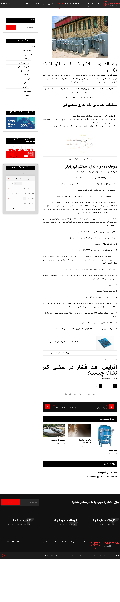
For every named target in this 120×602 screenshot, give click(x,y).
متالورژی (28, 79)
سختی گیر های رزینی (109, 75)
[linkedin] (3, 541)
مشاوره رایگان (10, 502)
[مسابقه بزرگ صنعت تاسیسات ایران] (20, 123)
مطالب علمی (28, 55)
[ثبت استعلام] (16, 4)
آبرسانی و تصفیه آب (92, 386)
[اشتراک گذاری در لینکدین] (89, 394)
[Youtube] (18, 541)
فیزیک (27, 99)
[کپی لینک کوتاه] (66, 394)
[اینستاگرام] (9, 3)
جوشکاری (26, 83)
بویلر (81, 78)
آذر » (12, 208)
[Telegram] (13, 541)
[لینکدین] (1, 3)
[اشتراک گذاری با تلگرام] (80, 394)
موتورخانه (26, 74)
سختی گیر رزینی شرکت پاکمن (86, 89)
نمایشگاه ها (27, 50)
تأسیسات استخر (23, 66)
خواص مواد (25, 86)
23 (24, 198)
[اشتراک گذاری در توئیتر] (94, 394)
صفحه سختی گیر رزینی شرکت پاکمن (64, 353)
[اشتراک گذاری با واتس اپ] (84, 394)
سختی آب (103, 78)
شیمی (27, 95)
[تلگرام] (6, 3)
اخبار (31, 46)
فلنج (86, 119)
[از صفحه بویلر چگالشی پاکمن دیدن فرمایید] (20, 152)
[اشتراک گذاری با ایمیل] (75, 394)
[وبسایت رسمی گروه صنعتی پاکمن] (111, 4)
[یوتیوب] (4, 3)
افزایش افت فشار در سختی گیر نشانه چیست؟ (80, 370)
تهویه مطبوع (25, 70)
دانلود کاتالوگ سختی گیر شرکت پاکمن (64, 342)
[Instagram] (8, 541)
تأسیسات (28, 59)
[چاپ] (70, 394)
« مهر (29, 208)
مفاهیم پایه (27, 91)
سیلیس (63, 119)
